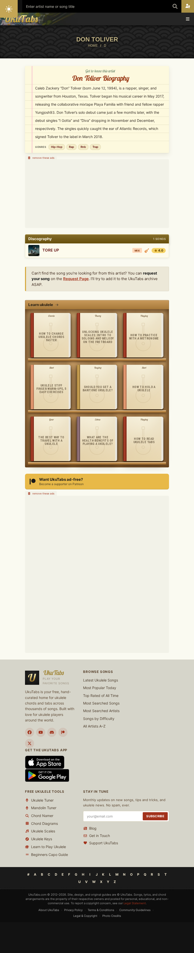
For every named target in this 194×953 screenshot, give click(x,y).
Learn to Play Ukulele (48, 847)
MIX (137, 250)
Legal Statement (135, 903)
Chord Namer (42, 815)
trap (95, 147)
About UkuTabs (48, 910)
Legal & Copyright (85, 916)
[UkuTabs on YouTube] (40, 732)
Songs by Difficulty (98, 718)
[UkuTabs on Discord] (51, 732)
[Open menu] (187, 19)
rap (71, 147)
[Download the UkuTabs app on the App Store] (44, 762)
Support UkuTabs (103, 843)
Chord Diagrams (44, 823)
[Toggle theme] (9, 9)
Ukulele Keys (41, 839)
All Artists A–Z (94, 726)
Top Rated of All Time (100, 695)
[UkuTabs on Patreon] (62, 732)
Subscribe (155, 816)
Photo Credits (111, 916)
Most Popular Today (99, 688)
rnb (83, 147)
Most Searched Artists (101, 711)
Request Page (76, 278)
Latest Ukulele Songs (100, 680)
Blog (92, 828)
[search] (175, 6)
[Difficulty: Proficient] (147, 250)
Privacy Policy (73, 910)
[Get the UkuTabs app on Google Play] (47, 775)
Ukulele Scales (43, 831)
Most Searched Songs (101, 703)
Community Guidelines (135, 910)
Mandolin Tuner (43, 808)
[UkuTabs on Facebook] (29, 732)
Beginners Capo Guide (49, 854)
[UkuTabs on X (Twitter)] (29, 743)
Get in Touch (99, 835)
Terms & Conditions (101, 910)
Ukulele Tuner (42, 800)
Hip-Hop (56, 147)
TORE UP (50, 250)
